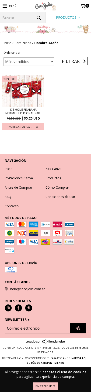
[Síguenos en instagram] (8, 307)
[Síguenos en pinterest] (28, 307)
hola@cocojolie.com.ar (27, 289)
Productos (53, 178)
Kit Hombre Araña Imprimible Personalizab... (23, 111)
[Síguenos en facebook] (18, 307)
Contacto (12, 206)
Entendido (45, 386)
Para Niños (22, 43)
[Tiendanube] (45, 343)
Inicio (7, 43)
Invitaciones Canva (19, 178)
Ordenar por (12, 53)
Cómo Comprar (57, 187)
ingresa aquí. (80, 358)
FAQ (8, 196)
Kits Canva (53, 168)
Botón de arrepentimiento (45, 362)
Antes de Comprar (18, 187)
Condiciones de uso (60, 196)
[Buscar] (38, 17)
